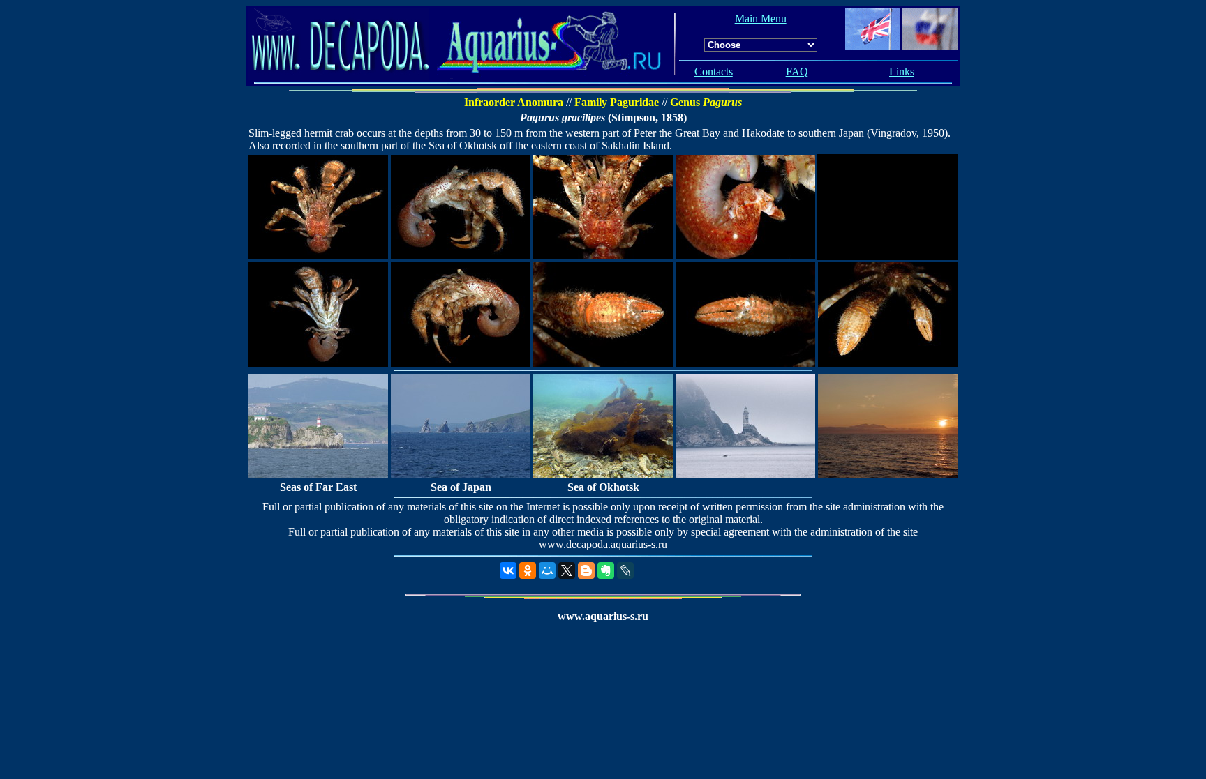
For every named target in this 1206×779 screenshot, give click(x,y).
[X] (566, 570)
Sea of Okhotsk (603, 487)
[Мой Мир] (547, 570)
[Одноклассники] (527, 570)
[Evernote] (605, 570)
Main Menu (761, 18)
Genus (706, 102)
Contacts (713, 71)
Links (901, 71)
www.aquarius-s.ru (603, 616)
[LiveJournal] (625, 570)
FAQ (797, 71)
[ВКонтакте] (508, 570)
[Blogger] (586, 570)
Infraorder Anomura (513, 102)
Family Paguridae (616, 102)
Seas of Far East (318, 487)
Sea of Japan (461, 487)
